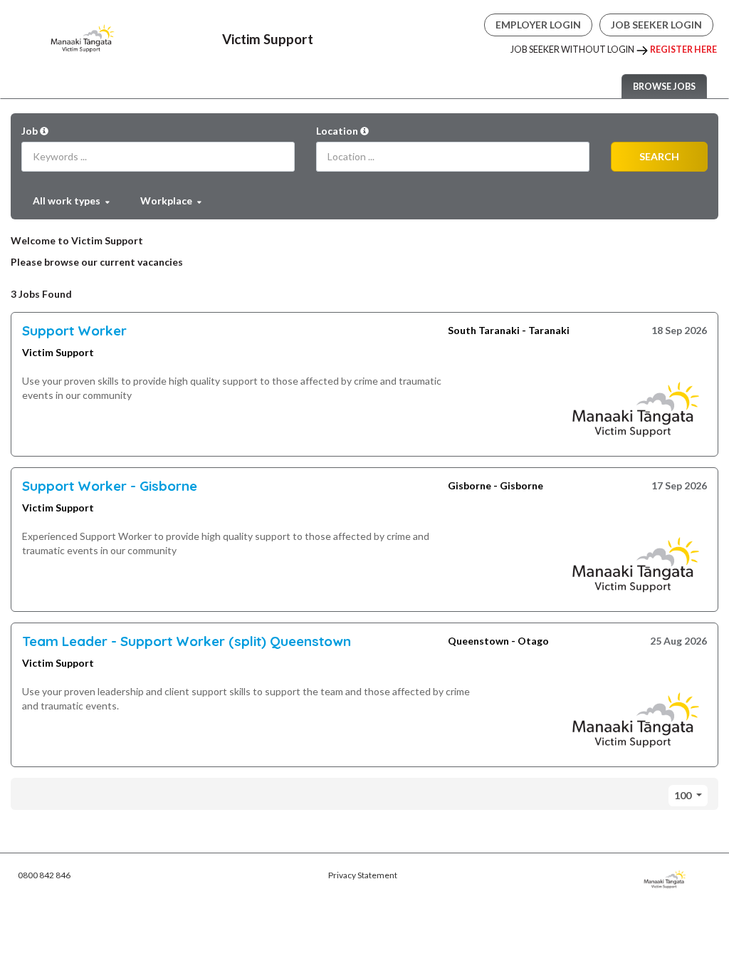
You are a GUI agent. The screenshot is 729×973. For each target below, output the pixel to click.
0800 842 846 (44, 875)
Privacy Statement (362, 875)
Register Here (683, 49)
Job (30, 131)
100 (683, 795)
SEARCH (659, 156)
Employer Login (538, 25)
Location (338, 131)
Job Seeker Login (656, 25)
